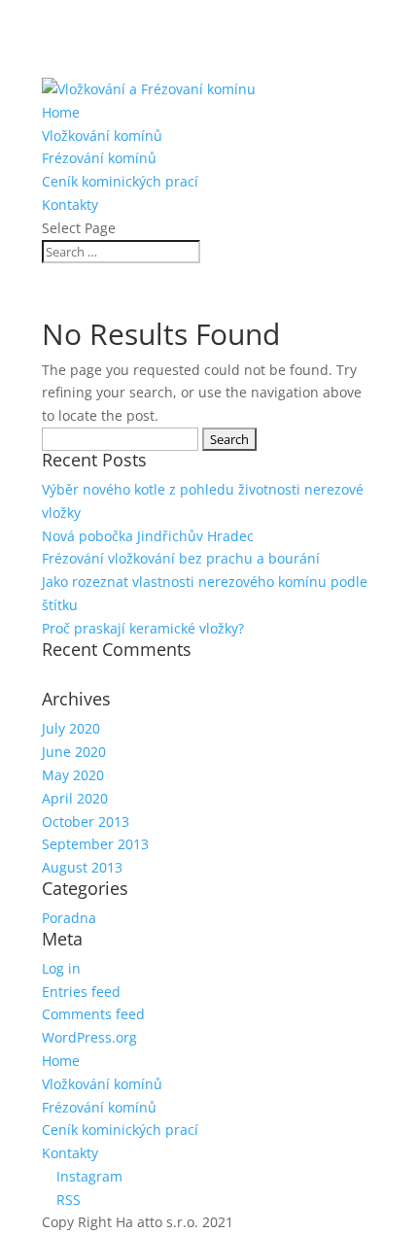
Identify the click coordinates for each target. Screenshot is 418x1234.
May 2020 (73, 775)
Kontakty (70, 204)
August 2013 (82, 867)
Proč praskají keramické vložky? (143, 628)
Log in (61, 968)
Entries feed (81, 991)
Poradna (69, 917)
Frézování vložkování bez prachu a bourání (181, 558)
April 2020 (75, 798)
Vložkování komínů (102, 135)
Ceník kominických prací (120, 181)
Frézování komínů (99, 158)
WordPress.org (89, 1037)
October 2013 (85, 821)
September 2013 (95, 844)
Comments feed (93, 1014)
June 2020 (74, 751)
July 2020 (71, 728)
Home (61, 112)
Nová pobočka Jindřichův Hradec (148, 536)
